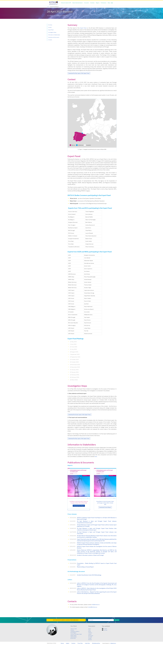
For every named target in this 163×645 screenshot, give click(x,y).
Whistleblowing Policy (96, 643)
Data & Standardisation (77, 2)
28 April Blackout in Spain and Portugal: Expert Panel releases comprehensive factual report (93, 521)
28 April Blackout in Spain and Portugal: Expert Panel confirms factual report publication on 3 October (93, 525)
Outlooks (92, 2)
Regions (97, 2)
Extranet (90, 639)
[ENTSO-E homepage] (53, 3)
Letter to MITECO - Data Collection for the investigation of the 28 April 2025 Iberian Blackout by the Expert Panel (93, 589)
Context (50, 27)
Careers (89, 634)
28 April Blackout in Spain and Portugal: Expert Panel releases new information (93, 532)
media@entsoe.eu (92, 607)
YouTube (105, 630)
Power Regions (73, 632)
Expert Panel (51, 29)
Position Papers (73, 635)
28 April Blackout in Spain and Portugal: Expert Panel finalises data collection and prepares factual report (93, 529)
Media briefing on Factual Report (82, 567)
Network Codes (74, 628)
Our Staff (90, 636)
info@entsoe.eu (96, 604)
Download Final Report (78, 505)
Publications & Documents (53, 37)
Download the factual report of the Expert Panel (79, 414)
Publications (103, 2)
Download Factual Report (105, 507)
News (89, 630)
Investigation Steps (52, 32)
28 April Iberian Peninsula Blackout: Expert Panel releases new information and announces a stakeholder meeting (93, 536)
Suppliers (67, 643)
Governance (90, 635)
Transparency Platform (75, 631)
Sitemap (62, 643)
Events (89, 631)
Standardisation (74, 636)
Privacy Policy (80, 643)
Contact (89, 638)
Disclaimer (73, 643)
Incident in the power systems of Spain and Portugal (87, 555)
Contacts (50, 39)
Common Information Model (76, 634)
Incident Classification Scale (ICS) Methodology (85, 575)
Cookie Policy (87, 643)
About (109, 2)
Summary (50, 24)
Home (48, 6)
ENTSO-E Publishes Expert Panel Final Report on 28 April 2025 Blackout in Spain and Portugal (93, 518)
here (96, 456)
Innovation (86, 2)
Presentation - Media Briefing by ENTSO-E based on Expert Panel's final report (93, 564)
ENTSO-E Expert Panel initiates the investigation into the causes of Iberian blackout (93, 547)
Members (90, 632)
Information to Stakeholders (54, 34)
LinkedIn (105, 628)
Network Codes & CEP (66, 2)
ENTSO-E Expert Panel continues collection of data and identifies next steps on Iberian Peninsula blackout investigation (93, 543)
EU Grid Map (73, 638)
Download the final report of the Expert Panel (78, 73)
